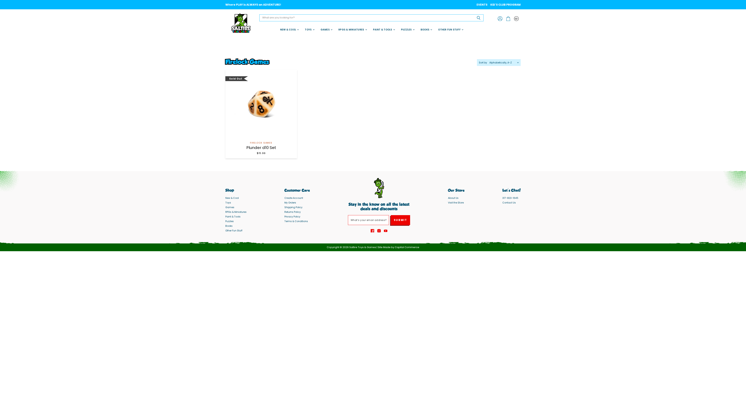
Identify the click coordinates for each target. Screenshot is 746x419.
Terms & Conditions (296, 221)
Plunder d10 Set (261, 147)
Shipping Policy (293, 207)
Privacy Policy (292, 216)
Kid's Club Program (505, 4)
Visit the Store (456, 202)
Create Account (293, 198)
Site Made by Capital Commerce (398, 247)
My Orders (290, 202)
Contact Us (509, 202)
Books (425, 29)
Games (325, 29)
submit (400, 220)
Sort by (483, 62)
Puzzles (406, 29)
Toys (308, 29)
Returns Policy (292, 212)
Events (482, 4)
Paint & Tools (383, 29)
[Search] (478, 17)
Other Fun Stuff (449, 29)
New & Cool (288, 29)
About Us (453, 198)
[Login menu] (516, 18)
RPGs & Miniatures (351, 29)
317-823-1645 (510, 198)
